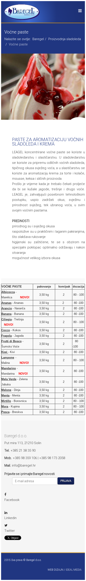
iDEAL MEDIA (74, 569)
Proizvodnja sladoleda (64, 39)
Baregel (38, 39)
